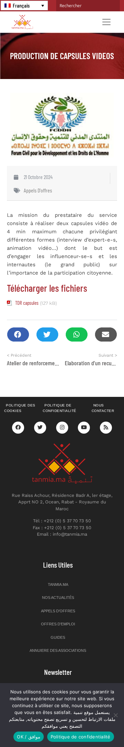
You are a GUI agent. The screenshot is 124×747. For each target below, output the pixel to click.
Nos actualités (58, 597)
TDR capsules (27, 303)
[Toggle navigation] (106, 22)
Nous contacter (103, 408)
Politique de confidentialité (59, 408)
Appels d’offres (58, 611)
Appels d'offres (38, 190)
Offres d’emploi (58, 624)
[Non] (115, 715)
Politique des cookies (19, 408)
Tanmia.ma (58, 584)
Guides (58, 637)
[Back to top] (94, 725)
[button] (18, 334)
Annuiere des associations (58, 650)
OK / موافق (28, 736)
